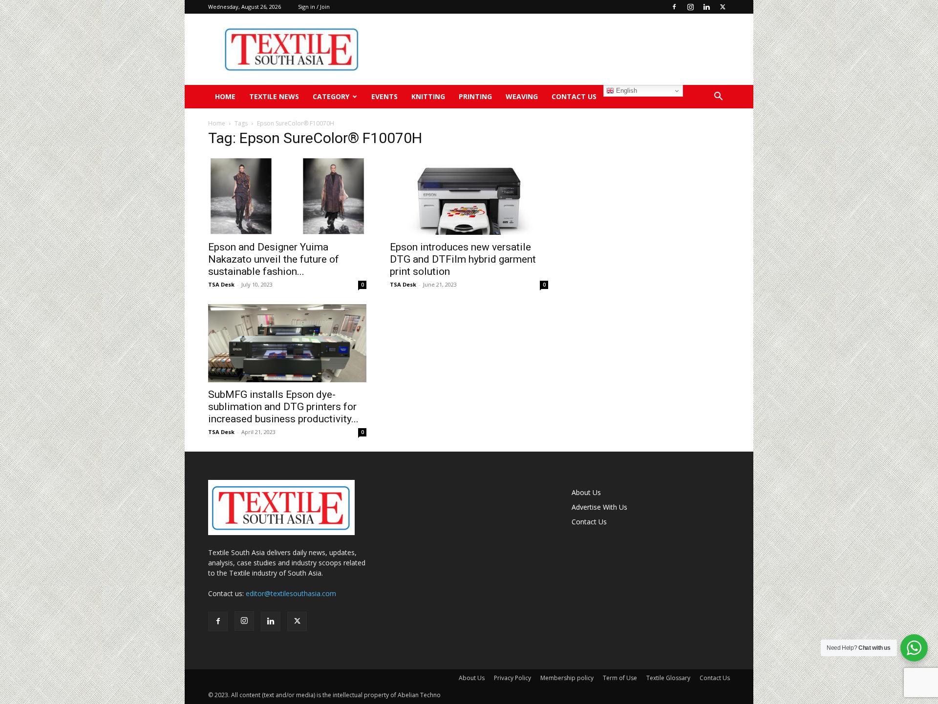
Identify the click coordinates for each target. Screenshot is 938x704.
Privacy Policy (512, 678)
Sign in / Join (314, 6)
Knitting (428, 96)
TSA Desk (221, 284)
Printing (475, 96)
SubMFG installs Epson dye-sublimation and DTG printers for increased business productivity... (283, 407)
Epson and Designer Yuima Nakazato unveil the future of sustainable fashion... (273, 259)
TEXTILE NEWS (274, 96)
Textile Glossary (668, 678)
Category (331, 96)
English (625, 90)
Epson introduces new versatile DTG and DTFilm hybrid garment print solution (463, 259)
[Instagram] (690, 7)
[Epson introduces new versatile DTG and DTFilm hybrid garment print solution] (469, 196)
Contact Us (574, 96)
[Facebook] (674, 7)
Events (384, 96)
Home (225, 96)
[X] (722, 7)
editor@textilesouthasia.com (291, 593)
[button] (718, 97)
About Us (586, 492)
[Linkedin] (706, 7)
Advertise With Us (599, 507)
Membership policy (567, 678)
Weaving (522, 96)
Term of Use (620, 678)
